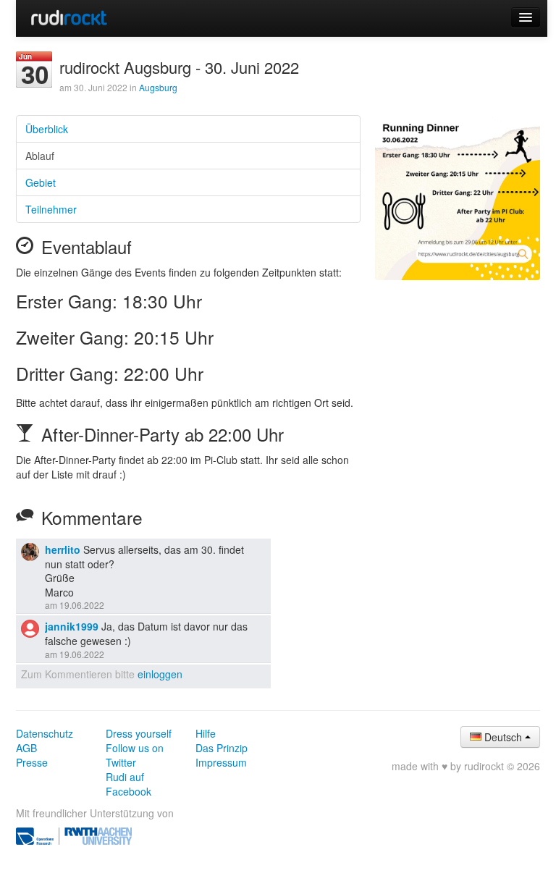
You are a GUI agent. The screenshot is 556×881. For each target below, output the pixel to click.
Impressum (221, 762)
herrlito (62, 549)
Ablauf (39, 155)
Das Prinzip (221, 748)
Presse (32, 762)
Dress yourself (139, 733)
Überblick (46, 129)
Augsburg (158, 87)
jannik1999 (71, 626)
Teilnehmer (51, 209)
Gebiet (40, 182)
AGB (26, 748)
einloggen (160, 674)
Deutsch (503, 737)
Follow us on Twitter (135, 755)
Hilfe (205, 733)
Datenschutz (44, 733)
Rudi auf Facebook (128, 784)
